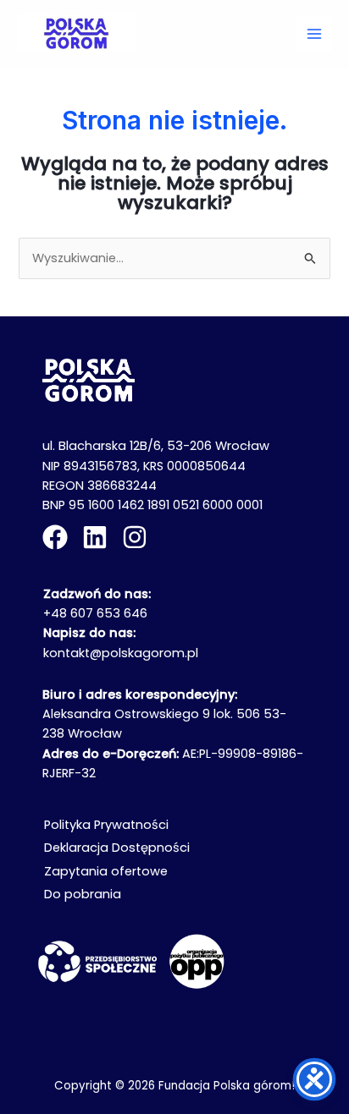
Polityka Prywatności (106, 824)
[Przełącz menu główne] (314, 34)
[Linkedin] (95, 537)
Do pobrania (82, 894)
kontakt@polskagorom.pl (120, 653)
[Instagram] (134, 537)
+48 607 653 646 (95, 613)
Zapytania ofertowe (106, 871)
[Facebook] (55, 537)
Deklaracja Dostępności (117, 847)
